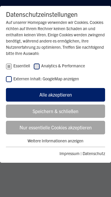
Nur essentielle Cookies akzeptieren (56, 127)
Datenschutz (94, 153)
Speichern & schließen (55, 111)
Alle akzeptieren (55, 94)
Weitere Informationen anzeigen (55, 140)
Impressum (69, 153)
